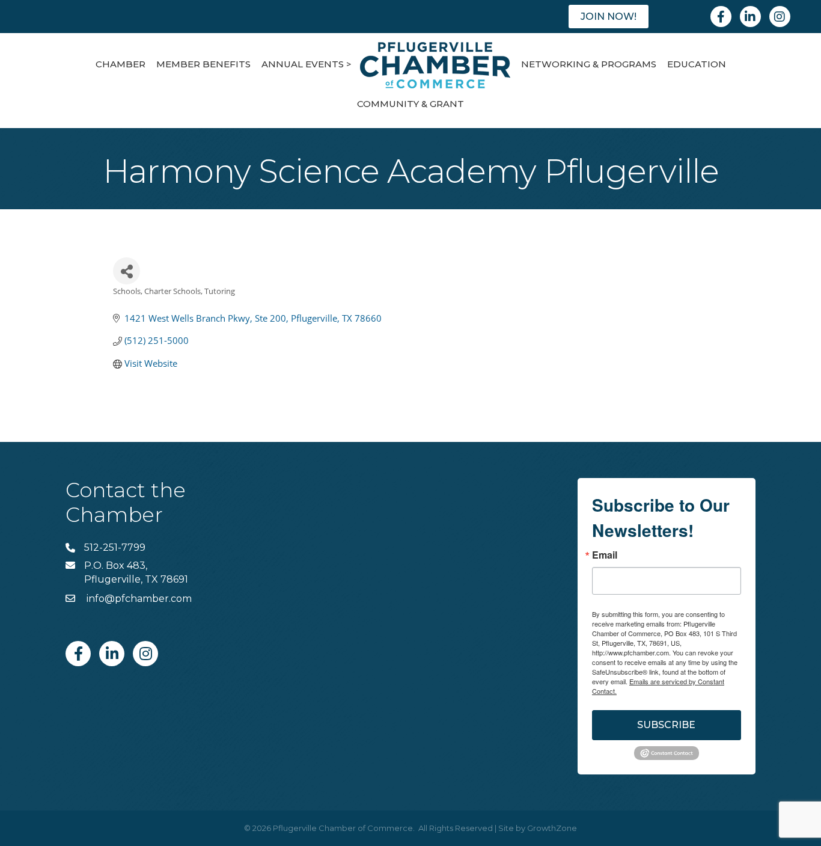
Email (604, 555)
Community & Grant (410, 103)
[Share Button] (126, 270)
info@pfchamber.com (138, 598)
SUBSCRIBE (666, 725)
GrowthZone (552, 828)
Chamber (120, 64)
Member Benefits (203, 64)
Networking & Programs (588, 64)
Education (696, 64)
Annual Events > (306, 64)
